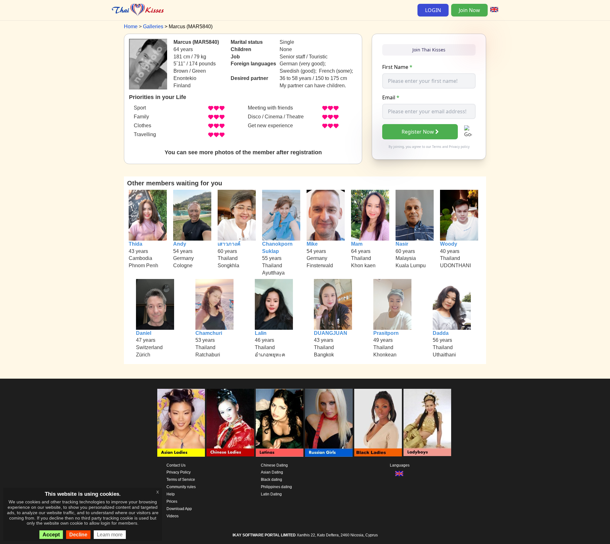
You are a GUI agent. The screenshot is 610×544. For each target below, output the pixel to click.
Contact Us (176, 465)
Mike (312, 244)
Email (390, 97)
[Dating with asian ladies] (181, 423)
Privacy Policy (178, 472)
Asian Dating (272, 472)
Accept (51, 534)
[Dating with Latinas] (279, 423)
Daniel (143, 333)
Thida (135, 244)
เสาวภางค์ (229, 244)
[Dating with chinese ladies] (230, 423)
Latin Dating (271, 494)
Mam (357, 244)
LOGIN (433, 10)
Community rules (181, 487)
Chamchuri (208, 333)
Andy (179, 244)
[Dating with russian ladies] (329, 423)
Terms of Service (180, 479)
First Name (397, 66)
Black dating (271, 479)
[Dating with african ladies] (378, 423)
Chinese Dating (274, 465)
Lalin (261, 333)
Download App (179, 509)
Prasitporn (386, 333)
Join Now (469, 10)
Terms (436, 146)
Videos (172, 516)
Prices (171, 501)
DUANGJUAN (330, 333)
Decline (78, 534)
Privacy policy (459, 146)
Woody (448, 244)
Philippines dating (276, 487)
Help (170, 494)
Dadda (441, 333)
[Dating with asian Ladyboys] (427, 423)
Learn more (110, 534)
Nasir (402, 244)
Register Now (418, 131)
